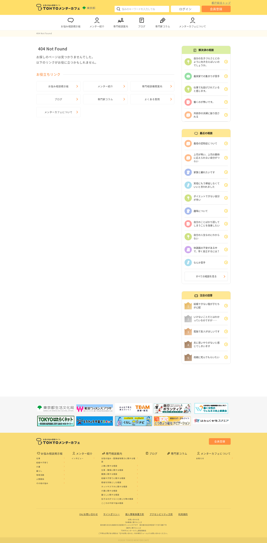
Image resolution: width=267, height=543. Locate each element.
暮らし (39, 471)
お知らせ (200, 458)
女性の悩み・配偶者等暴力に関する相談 (118, 460)
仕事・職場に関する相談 (112, 470)
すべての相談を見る (206, 276)
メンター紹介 (97, 26)
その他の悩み (42, 483)
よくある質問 (152, 99)
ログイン (185, 9)
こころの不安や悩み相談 (112, 503)
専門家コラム (162, 26)
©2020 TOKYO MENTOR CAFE (133, 540)
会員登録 (216, 9)
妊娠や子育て (42, 462)
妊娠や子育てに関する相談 (113, 478)
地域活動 (40, 475)
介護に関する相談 (109, 490)
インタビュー (78, 458)
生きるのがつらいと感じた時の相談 (117, 499)
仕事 (38, 458)
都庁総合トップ (221, 2)
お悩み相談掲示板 (70, 26)
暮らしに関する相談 (110, 494)
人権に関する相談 (109, 466)
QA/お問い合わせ (88, 514)
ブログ (141, 26)
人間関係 (40, 479)
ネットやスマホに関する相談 (114, 486)
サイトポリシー (111, 514)
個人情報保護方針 (134, 514)
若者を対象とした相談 (111, 482)
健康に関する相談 (109, 474)
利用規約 (183, 514)
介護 (38, 466)
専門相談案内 (120, 26)
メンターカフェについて (192, 26)
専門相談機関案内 (152, 86)
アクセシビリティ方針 (161, 514)
